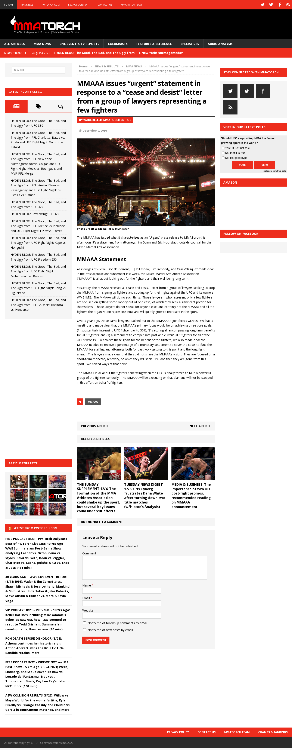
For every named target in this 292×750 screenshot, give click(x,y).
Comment (89, 553)
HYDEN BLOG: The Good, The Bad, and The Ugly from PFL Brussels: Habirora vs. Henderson (38, 305)
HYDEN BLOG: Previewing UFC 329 (35, 214)
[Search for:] (39, 70)
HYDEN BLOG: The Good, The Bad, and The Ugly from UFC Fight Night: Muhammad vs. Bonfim (38, 271)
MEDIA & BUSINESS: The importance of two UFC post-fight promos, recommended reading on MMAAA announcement (191, 495)
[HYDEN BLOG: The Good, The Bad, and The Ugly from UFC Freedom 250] (57, 509)
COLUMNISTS (118, 44)
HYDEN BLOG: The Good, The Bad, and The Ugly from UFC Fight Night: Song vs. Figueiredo (38, 288)
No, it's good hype (236, 157)
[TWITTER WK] (271, 4)
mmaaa (93, 402)
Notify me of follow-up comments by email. (117, 623)
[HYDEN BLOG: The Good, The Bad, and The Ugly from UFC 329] (38, 495)
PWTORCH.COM (51, 4)
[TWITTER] (262, 4)
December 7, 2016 (95, 130)
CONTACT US (104, 4)
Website (87, 610)
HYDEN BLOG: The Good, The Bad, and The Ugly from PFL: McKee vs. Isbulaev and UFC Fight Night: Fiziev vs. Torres (38, 226)
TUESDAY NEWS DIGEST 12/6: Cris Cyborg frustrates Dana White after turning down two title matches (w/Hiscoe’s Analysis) (144, 495)
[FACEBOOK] (279, 4)
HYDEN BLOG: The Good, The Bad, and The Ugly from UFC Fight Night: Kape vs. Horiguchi (38, 243)
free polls (281, 171)
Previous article (95, 426)
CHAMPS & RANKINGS (273, 732)
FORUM (8, 4)
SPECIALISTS (190, 44)
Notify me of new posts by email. (110, 630)
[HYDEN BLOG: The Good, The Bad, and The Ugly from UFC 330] (19, 481)
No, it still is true (235, 152)
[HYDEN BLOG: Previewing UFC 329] (57, 495)
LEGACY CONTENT (78, 4)
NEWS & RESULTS (107, 66)
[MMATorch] (46, 24)
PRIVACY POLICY (178, 732)
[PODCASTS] (288, 4)
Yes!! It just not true (237, 148)
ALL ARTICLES (14, 44)
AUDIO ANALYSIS (220, 44)
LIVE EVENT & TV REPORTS (79, 44)
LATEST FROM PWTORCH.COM (35, 528)
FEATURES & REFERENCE (154, 44)
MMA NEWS (42, 44)
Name (87, 585)
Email (86, 598)
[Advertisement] (37, 388)
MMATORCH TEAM (131, 4)
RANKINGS (27, 4)
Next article (200, 426)
